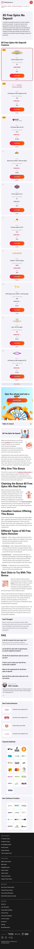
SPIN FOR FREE (17, 400)
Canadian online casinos (24, 472)
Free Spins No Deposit (17, 6)
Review (17, 79)
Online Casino (4, 6)
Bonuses (9, 6)
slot (27, 556)
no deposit (7, 442)
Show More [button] (17, 384)
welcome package (27, 501)
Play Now (17, 75)
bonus (12, 583)
